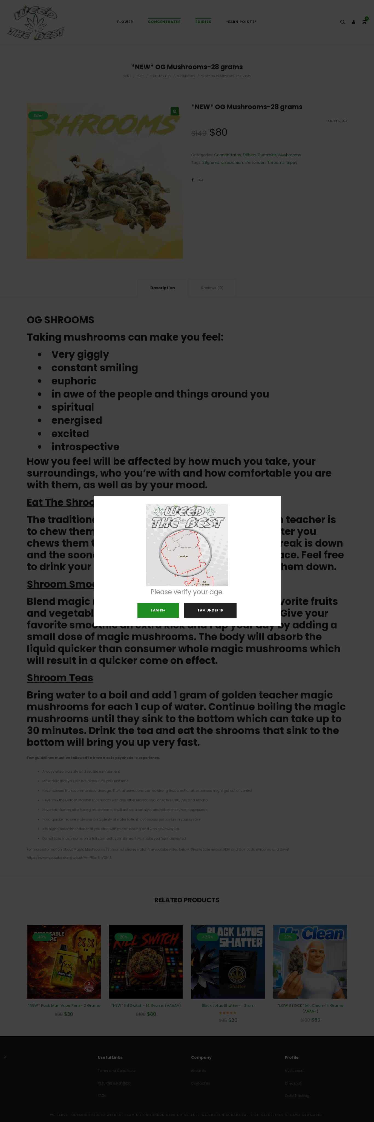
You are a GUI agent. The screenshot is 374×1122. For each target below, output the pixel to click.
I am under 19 (210, 610)
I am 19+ (158, 610)
